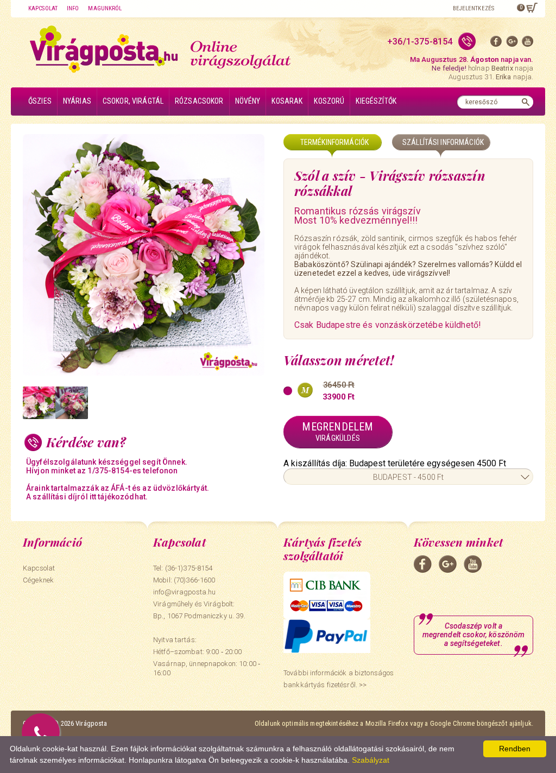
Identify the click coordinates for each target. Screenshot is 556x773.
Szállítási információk (443, 142)
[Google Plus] (512, 44)
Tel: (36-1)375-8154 (182, 568)
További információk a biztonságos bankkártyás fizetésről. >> (338, 679)
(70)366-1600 (195, 580)
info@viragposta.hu (184, 592)
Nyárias (77, 101)
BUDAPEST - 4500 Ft (408, 477)
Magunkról (105, 8)
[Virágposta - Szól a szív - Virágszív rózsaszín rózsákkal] (39, 402)
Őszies (40, 101)
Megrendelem (337, 431)
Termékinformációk (334, 142)
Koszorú (329, 101)
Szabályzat (370, 760)
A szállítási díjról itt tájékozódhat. (87, 496)
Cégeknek (38, 580)
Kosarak (286, 101)
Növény (248, 101)
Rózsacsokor (199, 101)
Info (73, 8)
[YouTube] (528, 44)
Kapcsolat (43, 8)
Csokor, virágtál (133, 101)
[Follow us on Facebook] (496, 44)
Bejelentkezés (473, 8)
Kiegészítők (376, 101)
